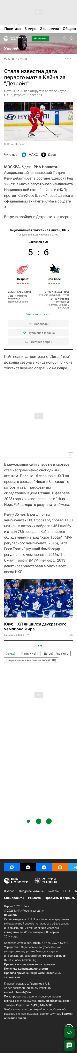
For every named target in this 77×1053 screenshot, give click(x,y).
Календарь (41, 323)
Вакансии (10, 915)
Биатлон (53, 891)
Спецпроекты (14, 898)
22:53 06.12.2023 (15, 59)
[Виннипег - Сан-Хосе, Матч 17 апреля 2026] (59, 283)
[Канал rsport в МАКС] (12, 867)
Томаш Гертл (61, 291)
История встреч (41, 341)
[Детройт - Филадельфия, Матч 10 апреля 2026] (20, 283)
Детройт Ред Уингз (56, 653)
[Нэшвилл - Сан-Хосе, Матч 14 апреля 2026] (54, 283)
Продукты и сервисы (60, 898)
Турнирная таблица (42, 332)
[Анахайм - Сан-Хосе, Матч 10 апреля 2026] (49, 283)
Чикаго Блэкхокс (50, 481)
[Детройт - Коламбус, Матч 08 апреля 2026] (18, 283)
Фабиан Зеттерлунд (62, 300)
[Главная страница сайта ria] (4, 38)
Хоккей (11, 653)
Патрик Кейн (29, 653)
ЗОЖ (66, 891)
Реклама (34, 898)
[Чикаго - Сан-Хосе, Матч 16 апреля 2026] (56, 283)
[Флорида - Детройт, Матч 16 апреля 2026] (28, 283)
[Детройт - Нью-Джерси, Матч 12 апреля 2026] (23, 283)
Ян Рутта (63, 294)
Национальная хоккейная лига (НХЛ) (38, 230)
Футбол (9, 891)
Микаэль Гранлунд (63, 306)
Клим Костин (24, 291)
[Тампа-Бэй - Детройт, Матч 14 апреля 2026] (25, 283)
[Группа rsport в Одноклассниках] (60, 867)
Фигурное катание (31, 891)
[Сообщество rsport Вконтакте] (44, 867)
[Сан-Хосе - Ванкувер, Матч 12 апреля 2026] (51, 283)
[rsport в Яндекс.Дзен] (28, 867)
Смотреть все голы (36, 314)
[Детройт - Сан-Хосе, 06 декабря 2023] (38, 286)
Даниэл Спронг (18, 301)
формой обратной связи (54, 1000)
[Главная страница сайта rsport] (24, 38)
